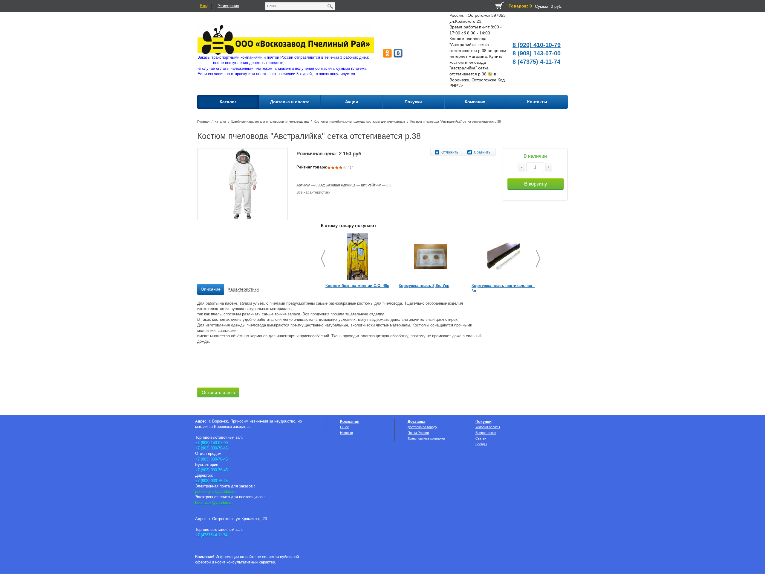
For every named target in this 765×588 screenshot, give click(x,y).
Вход (204, 6)
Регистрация (228, 6)
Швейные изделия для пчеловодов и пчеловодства (270, 121)
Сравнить (482, 152)
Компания (349, 421)
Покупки (483, 421)
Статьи (480, 438)
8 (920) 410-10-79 (536, 45)
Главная (203, 121)
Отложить (449, 152)
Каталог (220, 121)
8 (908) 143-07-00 (536, 53)
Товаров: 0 (520, 6)
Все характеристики (313, 192)
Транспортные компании (426, 438)
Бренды (481, 444)
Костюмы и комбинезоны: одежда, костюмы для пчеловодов (359, 121)
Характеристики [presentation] (243, 289)
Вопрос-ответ (485, 432)
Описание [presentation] (211, 289)
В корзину (535, 184)
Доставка (416, 421)
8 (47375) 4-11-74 (536, 61)
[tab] (210, 289)
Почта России (418, 432)
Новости (346, 432)
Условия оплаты (487, 427)
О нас (344, 427)
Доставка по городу (422, 427)
